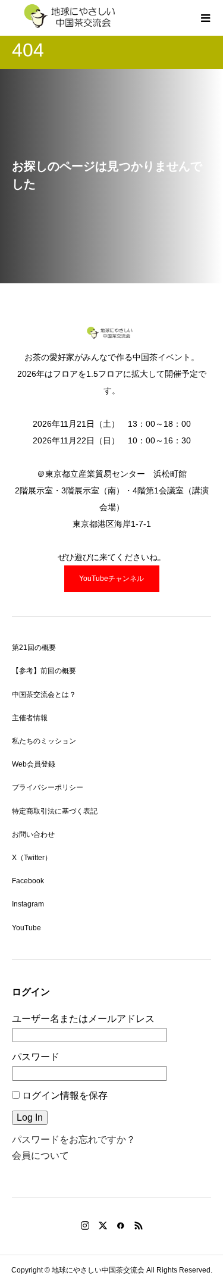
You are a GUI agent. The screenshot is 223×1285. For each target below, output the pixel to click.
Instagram (28, 904)
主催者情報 (30, 718)
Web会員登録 (33, 764)
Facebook (28, 881)
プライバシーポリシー (47, 787)
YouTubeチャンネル (111, 578)
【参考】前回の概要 (44, 671)
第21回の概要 (34, 647)
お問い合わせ (33, 834)
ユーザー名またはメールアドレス (83, 1019)
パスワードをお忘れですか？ (74, 1139)
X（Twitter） (32, 857)
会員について (40, 1155)
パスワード (35, 1057)
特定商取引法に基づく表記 (55, 811)
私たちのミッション (44, 741)
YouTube (26, 928)
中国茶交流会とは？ (44, 694)
